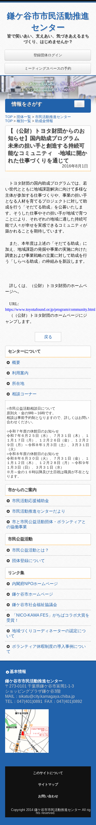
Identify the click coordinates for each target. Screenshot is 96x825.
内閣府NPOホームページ (35, 583)
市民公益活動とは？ (30, 550)
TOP (9, 117)
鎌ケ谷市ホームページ (32, 594)
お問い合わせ (48, 796)
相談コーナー (24, 394)
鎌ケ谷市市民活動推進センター (57, 810)
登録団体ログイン (48, 55)
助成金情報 (44, 121)
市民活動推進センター (53, 117)
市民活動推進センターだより (38, 511)
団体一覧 (24, 117)
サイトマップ (48, 784)
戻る (48, 337)
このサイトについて (48, 773)
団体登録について (28, 560)
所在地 (18, 383)
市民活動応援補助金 (30, 501)
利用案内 (20, 373)
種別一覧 (24, 121)
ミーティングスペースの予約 (48, 68)
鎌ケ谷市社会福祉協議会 (34, 604)
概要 (16, 362)
